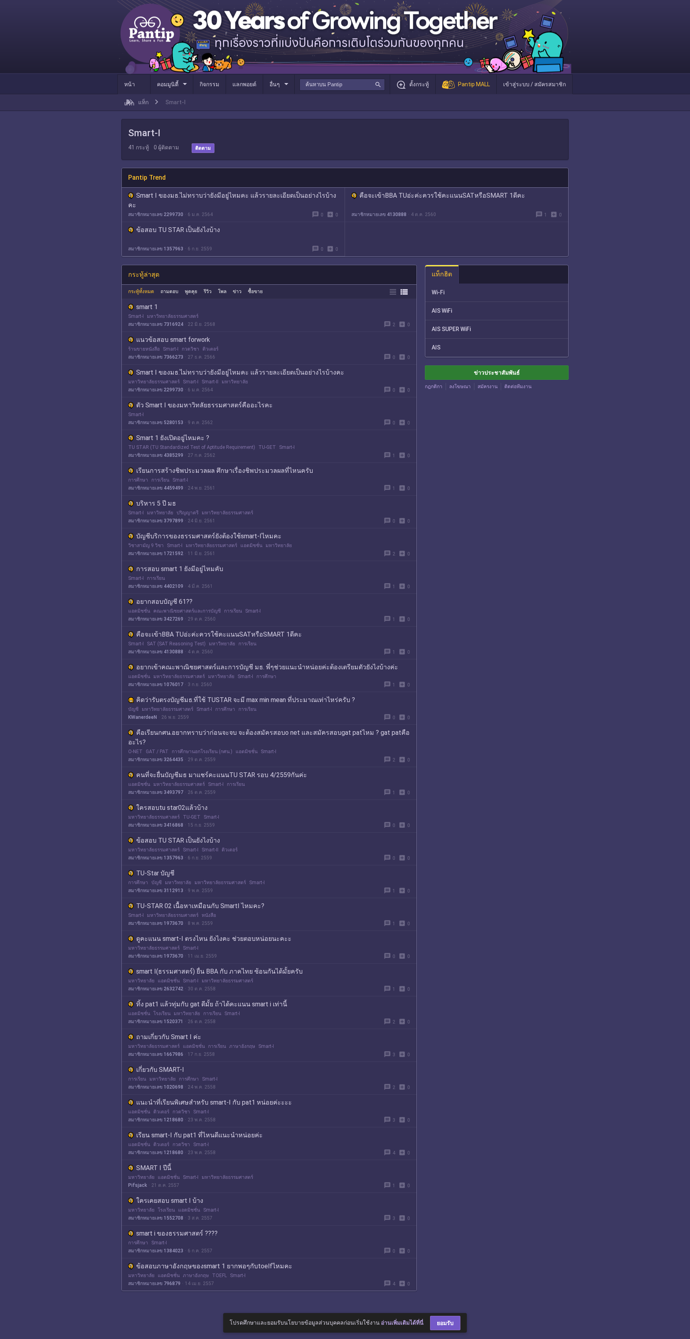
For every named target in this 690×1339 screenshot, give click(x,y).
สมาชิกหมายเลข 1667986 (155, 1054)
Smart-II (210, 382)
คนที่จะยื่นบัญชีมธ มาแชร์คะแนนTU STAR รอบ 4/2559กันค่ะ (221, 775)
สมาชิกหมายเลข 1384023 (155, 1251)
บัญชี (133, 709)
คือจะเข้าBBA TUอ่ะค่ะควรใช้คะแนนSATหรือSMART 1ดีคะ (442, 195)
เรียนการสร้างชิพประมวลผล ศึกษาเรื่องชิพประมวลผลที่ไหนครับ (224, 470)
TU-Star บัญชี (155, 873)
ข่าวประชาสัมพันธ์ (497, 372)
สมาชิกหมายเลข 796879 (154, 1283)
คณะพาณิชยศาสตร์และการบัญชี (187, 611)
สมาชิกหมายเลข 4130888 (378, 214)
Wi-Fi (438, 292)
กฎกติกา (433, 386)
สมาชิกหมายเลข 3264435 (155, 759)
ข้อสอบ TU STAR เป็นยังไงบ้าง (178, 230)
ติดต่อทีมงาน (517, 386)
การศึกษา (138, 480)
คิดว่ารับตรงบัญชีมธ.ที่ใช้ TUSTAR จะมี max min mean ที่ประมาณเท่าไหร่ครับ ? (245, 700)
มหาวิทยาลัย (235, 382)
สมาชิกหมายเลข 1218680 (155, 1120)
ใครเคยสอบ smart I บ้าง (169, 1200)
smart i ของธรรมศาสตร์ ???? (177, 1233)
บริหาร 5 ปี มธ (156, 503)
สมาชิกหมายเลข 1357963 (155, 249)
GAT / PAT (157, 751)
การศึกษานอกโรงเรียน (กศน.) (202, 751)
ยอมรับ (445, 1323)
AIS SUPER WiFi (451, 329)
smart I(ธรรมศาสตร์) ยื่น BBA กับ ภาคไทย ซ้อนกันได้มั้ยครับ (219, 971)
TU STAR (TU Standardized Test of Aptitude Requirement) (191, 447)
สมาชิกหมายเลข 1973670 (155, 923)
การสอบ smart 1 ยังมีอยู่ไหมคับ (179, 569)
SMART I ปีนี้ (153, 1168)
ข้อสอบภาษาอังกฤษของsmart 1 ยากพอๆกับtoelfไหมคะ (214, 1266)
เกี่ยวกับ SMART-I (160, 1069)
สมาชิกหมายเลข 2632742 (155, 989)
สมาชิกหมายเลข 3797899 (155, 521)
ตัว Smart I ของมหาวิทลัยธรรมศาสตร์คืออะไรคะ (204, 405)
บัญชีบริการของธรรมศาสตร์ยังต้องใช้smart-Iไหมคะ (209, 536)
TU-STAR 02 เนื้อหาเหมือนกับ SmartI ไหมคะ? (200, 906)
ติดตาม (203, 148)
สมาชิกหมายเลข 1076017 (155, 684)
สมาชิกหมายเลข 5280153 (155, 422)
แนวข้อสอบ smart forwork (173, 339)
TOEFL (219, 1275)
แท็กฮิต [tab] (442, 274)
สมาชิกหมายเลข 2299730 (155, 214)
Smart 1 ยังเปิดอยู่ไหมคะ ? (172, 438)
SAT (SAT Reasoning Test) (176, 644)
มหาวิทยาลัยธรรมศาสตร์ (172, 316)
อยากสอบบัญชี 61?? (164, 601)
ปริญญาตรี (187, 513)
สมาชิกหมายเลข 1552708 (155, 1218)
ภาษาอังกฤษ (242, 1046)
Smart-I (136, 316)
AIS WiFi (442, 310)
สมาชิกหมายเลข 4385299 (155, 455)
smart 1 (147, 307)
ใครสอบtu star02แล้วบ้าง (172, 807)
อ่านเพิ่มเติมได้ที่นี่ (402, 1322)
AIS (436, 347)
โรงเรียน (162, 1013)
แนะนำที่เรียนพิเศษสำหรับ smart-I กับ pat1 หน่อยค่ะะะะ (214, 1102)
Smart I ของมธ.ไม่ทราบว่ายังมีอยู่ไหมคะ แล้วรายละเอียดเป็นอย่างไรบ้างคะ (240, 372)
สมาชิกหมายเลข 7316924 (155, 324)
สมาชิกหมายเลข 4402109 (155, 586)
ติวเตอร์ (210, 349)
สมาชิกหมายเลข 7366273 (155, 357)
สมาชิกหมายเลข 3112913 (155, 890)
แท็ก (143, 102)
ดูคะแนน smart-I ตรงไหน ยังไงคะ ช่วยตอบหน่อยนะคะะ (213, 938)
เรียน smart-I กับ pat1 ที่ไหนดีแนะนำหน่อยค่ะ (199, 1135)
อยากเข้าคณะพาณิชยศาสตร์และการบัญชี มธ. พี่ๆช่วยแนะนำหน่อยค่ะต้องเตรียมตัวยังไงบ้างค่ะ (267, 667)
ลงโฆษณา (460, 386)
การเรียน (160, 480)
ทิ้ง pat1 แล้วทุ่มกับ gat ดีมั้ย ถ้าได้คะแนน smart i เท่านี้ (211, 1004)
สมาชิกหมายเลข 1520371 (155, 1021)
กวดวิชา (190, 349)
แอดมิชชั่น (251, 545)
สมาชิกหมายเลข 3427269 (155, 619)
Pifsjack (137, 1185)
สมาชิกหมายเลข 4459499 (155, 488)
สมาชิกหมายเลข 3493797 (155, 792)
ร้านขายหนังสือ (144, 349)
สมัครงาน (488, 386)
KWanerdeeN (142, 717)
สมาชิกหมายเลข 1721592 (155, 553)
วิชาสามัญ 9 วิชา (146, 545)
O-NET (135, 751)
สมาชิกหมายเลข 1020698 (155, 1087)
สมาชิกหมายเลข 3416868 (155, 825)
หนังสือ (209, 915)
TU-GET (267, 447)
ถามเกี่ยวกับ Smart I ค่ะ (168, 1037)
